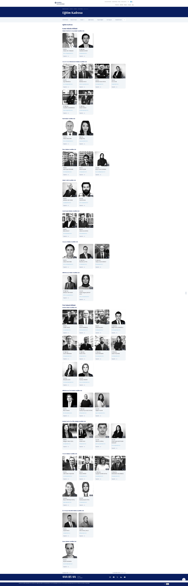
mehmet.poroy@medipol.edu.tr (68, 295)
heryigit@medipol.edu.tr (83, 476)
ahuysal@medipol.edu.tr (99, 476)
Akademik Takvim (114, 1)
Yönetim (81, 19)
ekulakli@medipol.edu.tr (99, 329)
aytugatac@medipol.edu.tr (83, 141)
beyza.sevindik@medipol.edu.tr (100, 171)
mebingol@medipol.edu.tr (116, 476)
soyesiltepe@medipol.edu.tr (67, 476)
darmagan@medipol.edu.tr (67, 356)
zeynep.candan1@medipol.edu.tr (84, 382)
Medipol (78, 576)
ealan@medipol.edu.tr (115, 84)
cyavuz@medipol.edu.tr (67, 329)
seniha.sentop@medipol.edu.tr (84, 296)
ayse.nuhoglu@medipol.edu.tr (68, 84)
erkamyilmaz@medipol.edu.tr (83, 110)
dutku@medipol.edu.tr (82, 356)
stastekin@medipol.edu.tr (116, 356)
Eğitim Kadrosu (91, 19)
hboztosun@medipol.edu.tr (116, 445)
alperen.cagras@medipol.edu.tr (100, 443)
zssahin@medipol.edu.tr (83, 502)
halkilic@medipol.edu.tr (83, 533)
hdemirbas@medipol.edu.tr (83, 329)
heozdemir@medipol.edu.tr (67, 171)
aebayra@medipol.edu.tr (83, 233)
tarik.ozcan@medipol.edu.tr (83, 202)
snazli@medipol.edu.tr (66, 533)
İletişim (119, 1)
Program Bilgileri (100, 19)
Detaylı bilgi (87, 583)
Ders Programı (109, 19)
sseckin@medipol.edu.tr (83, 171)
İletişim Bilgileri (79, 577)
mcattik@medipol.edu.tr (83, 264)
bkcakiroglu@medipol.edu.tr (116, 329)
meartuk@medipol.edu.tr (99, 84)
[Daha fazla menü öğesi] (124, 20)
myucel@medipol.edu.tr (67, 443)
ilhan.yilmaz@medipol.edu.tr (67, 412)
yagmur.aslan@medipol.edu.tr (100, 412)
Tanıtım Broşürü (65, 19)
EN (128, 1)
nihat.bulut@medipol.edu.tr (67, 233)
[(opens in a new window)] (110, 577)
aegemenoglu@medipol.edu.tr (68, 110)
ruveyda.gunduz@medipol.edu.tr (68, 382)
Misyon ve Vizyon (74, 19)
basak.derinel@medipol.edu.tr (68, 563)
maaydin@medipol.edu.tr (67, 202)
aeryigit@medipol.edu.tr (83, 53)
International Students (108, 1)
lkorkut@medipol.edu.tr (99, 264)
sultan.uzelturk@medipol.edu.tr (68, 264)
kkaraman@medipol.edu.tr (100, 356)
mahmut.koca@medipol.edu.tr (84, 84)
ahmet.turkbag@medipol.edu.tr (68, 53)
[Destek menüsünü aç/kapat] (184, 579)
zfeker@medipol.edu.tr (83, 412)
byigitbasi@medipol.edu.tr (67, 502)
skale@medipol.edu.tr (82, 443)
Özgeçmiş (65, 56)
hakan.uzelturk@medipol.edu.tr (68, 141)
